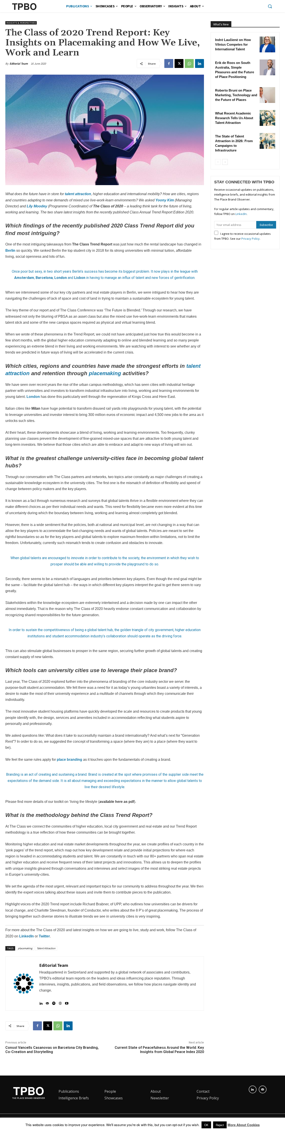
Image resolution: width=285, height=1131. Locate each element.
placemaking (105, 373)
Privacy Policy (250, 239)
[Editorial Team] (23, 983)
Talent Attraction (46, 948)
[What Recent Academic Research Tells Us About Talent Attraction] (267, 118)
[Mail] (47, 1001)
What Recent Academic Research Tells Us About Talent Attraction (234, 118)
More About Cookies (244, 1124)
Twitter (44, 936)
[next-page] (225, 162)
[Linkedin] (199, 63)
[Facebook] (168, 63)
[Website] (60, 1001)
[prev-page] (218, 162)
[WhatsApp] (189, 63)
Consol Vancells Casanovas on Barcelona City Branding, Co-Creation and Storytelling (52, 1049)
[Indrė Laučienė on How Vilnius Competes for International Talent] (267, 44)
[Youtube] (66, 1001)
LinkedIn (26, 936)
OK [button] (206, 1125)
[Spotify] (53, 1001)
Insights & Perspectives (21, 22)
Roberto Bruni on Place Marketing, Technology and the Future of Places (236, 95)
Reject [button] (220, 1125)
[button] (270, 6)
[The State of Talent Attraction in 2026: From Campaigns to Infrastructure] (267, 141)
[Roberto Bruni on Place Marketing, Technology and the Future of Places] (267, 95)
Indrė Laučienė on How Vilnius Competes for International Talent (233, 44)
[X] (179, 63)
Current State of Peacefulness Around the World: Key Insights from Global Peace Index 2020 (159, 1049)
